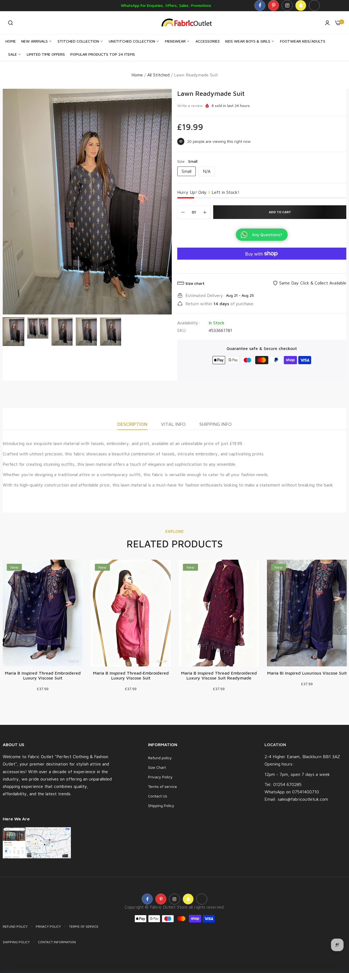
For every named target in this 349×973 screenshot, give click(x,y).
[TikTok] (314, 5)
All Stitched (158, 74)
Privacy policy (48, 926)
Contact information (57, 942)
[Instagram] (287, 5)
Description (132, 424)
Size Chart (157, 767)
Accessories (207, 41)
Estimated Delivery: (205, 295)
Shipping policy (16, 942)
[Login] (327, 22)
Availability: (188, 322)
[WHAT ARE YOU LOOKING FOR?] (10, 22)
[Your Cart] (338, 22)
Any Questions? (267, 234)
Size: (187, 161)
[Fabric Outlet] (189, 23)
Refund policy (160, 757)
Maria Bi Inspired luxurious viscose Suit (307, 673)
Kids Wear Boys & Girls (248, 41)
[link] (334, 933)
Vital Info (173, 424)
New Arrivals (35, 41)
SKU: (182, 330)
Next (166, 201)
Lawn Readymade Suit (211, 93)
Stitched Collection (79, 41)
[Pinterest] (273, 5)
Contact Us (157, 796)
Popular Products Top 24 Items (102, 54)
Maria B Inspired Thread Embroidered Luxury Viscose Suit (43, 675)
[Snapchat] (300, 5)
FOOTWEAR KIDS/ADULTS (302, 41)
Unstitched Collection (132, 41)
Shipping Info (215, 424)
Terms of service (162, 786)
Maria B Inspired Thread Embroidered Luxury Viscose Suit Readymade (219, 675)
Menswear (176, 41)
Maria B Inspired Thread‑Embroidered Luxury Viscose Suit (131, 675)
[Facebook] (259, 5)
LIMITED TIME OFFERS (46, 54)
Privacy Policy (160, 777)
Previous (8, 201)
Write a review (190, 105)
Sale (13, 54)
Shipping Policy (161, 805)
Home (10, 41)
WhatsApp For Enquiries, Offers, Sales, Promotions (166, 5)
